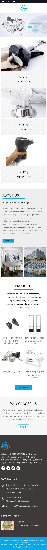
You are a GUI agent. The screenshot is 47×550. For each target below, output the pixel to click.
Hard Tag (36, 462)
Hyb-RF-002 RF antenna (34, 338)
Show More (23, 387)
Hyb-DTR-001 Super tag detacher (12, 372)
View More (8, 240)
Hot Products (11, 457)
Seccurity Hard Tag (27, 460)
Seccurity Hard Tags (13, 462)
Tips (3, 457)
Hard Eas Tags (27, 462)
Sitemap (21, 457)
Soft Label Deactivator (10, 460)
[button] (21, 34)
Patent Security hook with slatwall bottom (34, 372)
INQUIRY (23, 427)
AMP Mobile (30, 457)
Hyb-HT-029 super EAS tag (12, 338)
